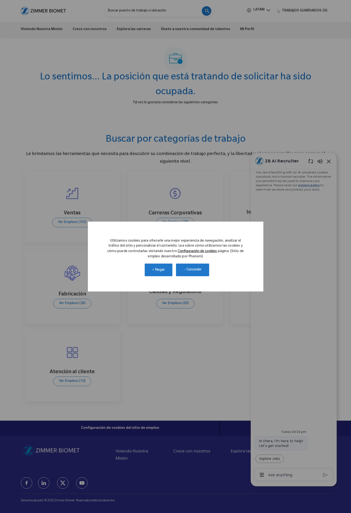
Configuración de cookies (197, 252)
